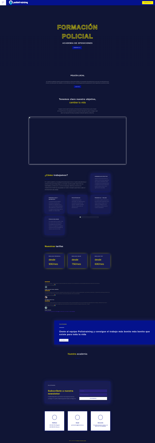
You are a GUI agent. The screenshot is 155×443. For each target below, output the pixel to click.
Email (77, 422)
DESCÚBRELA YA (63, 340)
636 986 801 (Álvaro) (54, 427)
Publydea (78, 440)
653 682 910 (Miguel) (55, 425)
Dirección (100, 422)
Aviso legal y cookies (83, 440)
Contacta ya (147, 2)
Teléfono (54, 422)
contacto (103, 426)
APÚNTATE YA (77, 47)
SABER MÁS (77, 86)
